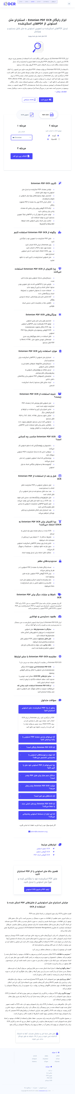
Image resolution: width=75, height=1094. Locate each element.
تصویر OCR (49, 1075)
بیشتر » (54, 2)
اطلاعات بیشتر (61, 91)
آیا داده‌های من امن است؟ (37, 796)
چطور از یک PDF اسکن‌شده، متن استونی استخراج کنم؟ (37, 709)
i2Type (46, 1061)
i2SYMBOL (46, 1)
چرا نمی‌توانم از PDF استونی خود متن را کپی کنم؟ (37, 766)
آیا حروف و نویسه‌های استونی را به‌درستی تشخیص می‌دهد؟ (37, 756)
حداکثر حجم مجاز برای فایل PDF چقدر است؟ (37, 777)
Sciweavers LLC (43, 1091)
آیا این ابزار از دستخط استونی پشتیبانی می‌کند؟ (37, 815)
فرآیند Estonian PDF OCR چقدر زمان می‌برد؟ (37, 787)
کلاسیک (53, 139)
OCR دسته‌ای (28, 99)
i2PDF (20, 1)
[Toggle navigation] (69, 4)
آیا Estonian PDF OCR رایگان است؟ (37, 747)
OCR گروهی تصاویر (43, 851)
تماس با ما (49, 1073)
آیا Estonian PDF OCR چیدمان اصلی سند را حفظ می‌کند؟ (37, 805)
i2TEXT (39, 1)
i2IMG (26, 1)
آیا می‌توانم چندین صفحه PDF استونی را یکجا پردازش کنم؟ (37, 738)
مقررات (35, 1088)
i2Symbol (45, 1059)
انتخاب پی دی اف (20, 156)
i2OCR (32, 1)
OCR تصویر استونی (43, 848)
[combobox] (21, 137)
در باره (50, 1070)
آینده (54, 135)
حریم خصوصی (43, 1088)
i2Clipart (34, 1059)
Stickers (34, 1061)
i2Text (57, 1059)
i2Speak (57, 1061)
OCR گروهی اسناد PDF (42, 854)
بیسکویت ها (27, 1088)
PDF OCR (49, 1078)
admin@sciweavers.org (39, 831)
